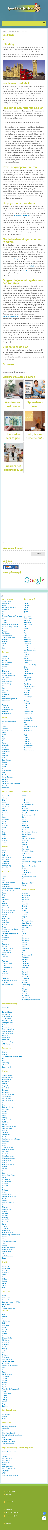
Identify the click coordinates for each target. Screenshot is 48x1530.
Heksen (4, 903)
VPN (3, 1243)
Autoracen (5, 1319)
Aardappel (5, 796)
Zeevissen (5, 1406)
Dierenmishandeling (8, 1103)
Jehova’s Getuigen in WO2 (11, 1302)
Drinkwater (5, 1109)
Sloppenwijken (6, 1439)
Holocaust (5, 1300)
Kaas (4, 817)
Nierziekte (25, 853)
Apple (4, 876)
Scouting (5, 1378)
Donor (24, 817)
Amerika (25, 893)
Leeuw (26, 646)
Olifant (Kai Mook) (30, 665)
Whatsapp (5, 1254)
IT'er (3, 679)
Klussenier (5, 686)
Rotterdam (25, 976)
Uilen (25, 705)
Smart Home (6, 1222)
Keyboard (5, 1281)
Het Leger (5, 690)
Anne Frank (6, 1010)
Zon (3, 648)
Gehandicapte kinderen (29, 832)
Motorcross (5, 1357)
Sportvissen (6, 1387)
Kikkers (26, 631)
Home (4, 31)
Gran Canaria (26, 923)
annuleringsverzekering (10, 316)
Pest (23, 859)
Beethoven (5, 1266)
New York (25, 953)
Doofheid (25, 819)
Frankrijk (25, 919)
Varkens (26, 733)
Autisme (25, 808)
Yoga (3, 1404)
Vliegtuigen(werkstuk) (9, 1241)
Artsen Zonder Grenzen (9, 1452)
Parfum (4, 1198)
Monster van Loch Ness (10, 929)
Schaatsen (5, 1376)
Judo (3, 1351)
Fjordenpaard (6, 770)
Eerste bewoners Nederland (11, 889)
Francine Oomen (7, 1016)
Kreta (24, 936)
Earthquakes (6, 1414)
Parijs (24, 970)
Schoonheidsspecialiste (10, 699)
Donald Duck (6, 1014)
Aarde (4, 605)
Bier (3, 800)
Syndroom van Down (29, 876)
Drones (4, 1113)
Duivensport (6, 1336)
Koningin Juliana (7, 1020)
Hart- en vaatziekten (28, 838)
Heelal (4, 618)
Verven (4, 1245)
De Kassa (5, 1152)
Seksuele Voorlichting (29, 866)
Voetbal (4, 1402)
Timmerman (6, 707)
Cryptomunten (6, 1096)
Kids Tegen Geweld (8, 1433)
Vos (25, 722)
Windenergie (6, 1063)
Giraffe (4, 775)
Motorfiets (5, 931)
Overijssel (25, 965)
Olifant (26, 663)
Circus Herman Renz (9, 1094)
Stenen (4, 1224)
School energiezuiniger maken (12, 1056)
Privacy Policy (10, 1491)
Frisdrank (5, 813)
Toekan (26, 701)
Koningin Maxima (7, 1023)
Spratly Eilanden (7, 635)
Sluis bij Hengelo (7, 948)
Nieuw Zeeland (27, 955)
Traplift (4, 1226)
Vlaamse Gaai (28, 712)
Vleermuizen (28, 714)
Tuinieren (5, 1228)
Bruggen (5, 1090)
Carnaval (5, 851)
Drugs (4, 1115)
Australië (31, 266)
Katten (26, 629)
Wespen (26, 729)
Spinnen (26, 694)
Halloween (5, 853)
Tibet (23, 987)
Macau (24, 942)
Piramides (5, 937)
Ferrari (4, 893)
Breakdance (6, 1268)
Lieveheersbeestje (30, 648)
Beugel (24, 813)
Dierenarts (5, 669)
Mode (4, 927)
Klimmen (5, 1353)
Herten (26, 607)
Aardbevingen (6, 601)
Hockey (4, 1348)
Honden (26, 609)
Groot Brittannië (27, 925)
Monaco (24, 946)
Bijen (3, 739)
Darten (4, 1331)
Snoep (4, 830)
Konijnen (26, 637)
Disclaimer (9, 1494)
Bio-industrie (6, 1088)
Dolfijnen (5, 756)
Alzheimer (25, 802)
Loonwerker (6, 694)
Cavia (4, 741)
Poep (4, 942)
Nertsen (26, 658)
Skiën (4, 1385)
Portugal (25, 972)
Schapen (27, 690)
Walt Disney (6, 1044)
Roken (24, 864)
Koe (25, 633)
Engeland (25, 917)
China (24, 910)
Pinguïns (27, 682)
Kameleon (27, 620)
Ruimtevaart (6, 944)
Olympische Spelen (8, 1361)
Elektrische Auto (7, 1120)
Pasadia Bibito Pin (8, 1203)
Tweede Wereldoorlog (9, 1308)
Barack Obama (7, 1012)
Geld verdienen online (9, 1126)
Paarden (26, 669)
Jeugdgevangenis (8, 1147)
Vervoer (4, 1237)
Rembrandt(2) (6, 1037)
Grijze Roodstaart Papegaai (11, 783)
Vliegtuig (5, 1239)
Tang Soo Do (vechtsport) (10, 1389)
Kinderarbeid (6, 918)
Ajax (3, 1314)
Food (3, 1418)
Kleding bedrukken (8, 1164)
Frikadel (4, 811)
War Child (5, 1471)
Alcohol (4, 798)
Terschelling (26, 985)
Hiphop (4, 1279)
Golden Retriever (7, 777)
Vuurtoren (5, 978)
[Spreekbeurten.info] (24, 7)
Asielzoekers (6, 1454)
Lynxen (26, 654)
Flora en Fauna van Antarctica (12, 616)
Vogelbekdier (28, 718)
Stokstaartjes (28, 697)
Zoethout (5, 840)
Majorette (5, 1355)
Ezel (3, 768)
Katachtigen (28, 624)
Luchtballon (6, 1179)
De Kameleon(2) (7, 1101)
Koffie (4, 821)
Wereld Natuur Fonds (9, 1441)
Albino (24, 800)
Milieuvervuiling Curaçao (10, 627)
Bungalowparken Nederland (31, 999)
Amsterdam (26, 895)
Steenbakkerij (6, 952)
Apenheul (5, 728)
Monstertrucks (6, 1194)
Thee (3, 836)
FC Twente (5, 1340)
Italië (23, 929)
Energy (4, 1416)
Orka (25, 667)
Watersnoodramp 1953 (9, 980)
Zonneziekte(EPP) (28, 883)
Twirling (4, 1400)
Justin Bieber (6, 1018)
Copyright (9, 1509)
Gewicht (24, 836)
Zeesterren (27, 748)
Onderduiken (6, 1304)
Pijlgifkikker (27, 680)
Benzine (4, 1084)
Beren (4, 732)
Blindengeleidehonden (29, 815)
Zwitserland (26, 997)
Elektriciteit (5, 1054)
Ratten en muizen (29, 686)
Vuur (3, 976)
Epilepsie (25, 825)
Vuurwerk (5, 868)
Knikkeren (5, 923)
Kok (3, 688)
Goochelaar (6, 677)
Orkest (4, 1285)
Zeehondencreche (8, 1443)
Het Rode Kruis (7, 1458)
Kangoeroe (27, 622)
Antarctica (25, 897)
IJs (3, 815)
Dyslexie (25, 821)
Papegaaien (27, 677)
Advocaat (5, 656)
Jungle (4, 620)
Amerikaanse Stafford (9, 722)
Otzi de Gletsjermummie (10, 933)
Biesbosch (5, 610)
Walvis (26, 724)
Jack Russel (28, 618)
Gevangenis (6, 1132)
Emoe (4, 766)
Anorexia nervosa (27, 804)
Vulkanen (5, 641)
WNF (3, 1473)
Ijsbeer (26, 612)
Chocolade (5, 804)
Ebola (24, 823)
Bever (4, 734)
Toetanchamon (7, 967)
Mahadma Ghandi (8, 925)
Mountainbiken (7, 1359)
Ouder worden (26, 857)
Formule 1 (5, 1344)
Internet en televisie (8, 910)
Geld (3, 897)
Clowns (4, 667)
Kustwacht (5, 1462)
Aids (23, 798)
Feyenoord (5, 1342)
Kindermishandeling (8, 1158)
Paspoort (5, 935)
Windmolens (6, 1065)
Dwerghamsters (7, 760)
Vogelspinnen (28, 720)
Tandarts (5, 703)
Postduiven (27, 684)
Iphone (4, 1130)
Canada (24, 908)
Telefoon (5, 957)
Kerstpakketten (7, 1154)
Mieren (26, 656)
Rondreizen (5, 633)
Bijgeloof (5, 1086)
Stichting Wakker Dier (9, 1469)
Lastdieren (27, 643)
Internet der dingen (8, 912)
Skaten (4, 1382)
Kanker (24, 842)
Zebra (26, 737)
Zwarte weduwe (29, 750)
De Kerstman (6, 857)
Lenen (4, 1171)
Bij (3, 736)
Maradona (5, 1027)
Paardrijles (5, 1363)
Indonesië (25, 927)
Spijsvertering (26, 872)
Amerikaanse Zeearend (9, 724)
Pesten (4, 1205)
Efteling (4, 1118)
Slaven (4, 946)
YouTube (5, 982)
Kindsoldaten (6, 1160)
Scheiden (5, 1215)
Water (4, 838)
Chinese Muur (6, 612)
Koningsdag (6, 859)
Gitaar (4, 1275)
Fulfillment (5, 1122)
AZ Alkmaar (6, 1321)
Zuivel (4, 842)
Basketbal (5, 1325)
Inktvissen (27, 616)
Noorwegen (25, 957)
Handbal (4, 1346)
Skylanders (5, 1220)
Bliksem (4, 1052)
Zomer (4, 1258)
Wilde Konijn (28, 731)
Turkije (24, 991)
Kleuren (4, 1166)
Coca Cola (5, 806)
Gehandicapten (27, 834)
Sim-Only (5, 1218)
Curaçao (25, 912)
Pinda (4, 828)
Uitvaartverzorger (7, 709)
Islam (4, 1145)
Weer (4, 644)
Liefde (4, 1177)
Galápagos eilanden (28, 921)
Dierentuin (5, 749)
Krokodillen (27, 639)
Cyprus (24, 914)
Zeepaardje (27, 743)
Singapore (25, 978)
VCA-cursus (6, 1230)
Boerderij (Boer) (7, 662)
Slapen (24, 870)
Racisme (5, 1213)
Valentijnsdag (6, 866)
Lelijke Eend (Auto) (8, 1175)
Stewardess (6, 701)
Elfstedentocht (7, 1338)
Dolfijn (4, 753)
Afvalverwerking (7, 1077)
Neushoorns (28, 660)
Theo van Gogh (7, 963)
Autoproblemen (7, 1079)
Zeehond (26, 739)
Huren (4, 1143)
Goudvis (5, 779)
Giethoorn (5, 899)
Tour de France (7, 1393)
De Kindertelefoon (8, 1431)
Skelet (24, 868)
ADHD (24, 796)
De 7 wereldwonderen (9, 882)
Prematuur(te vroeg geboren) (31, 862)
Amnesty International (9, 1426)
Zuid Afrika (25, 995)
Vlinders (26, 716)
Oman (24, 961)
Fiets (3, 895)
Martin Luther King (8, 1029)
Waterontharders (7, 1249)
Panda (26, 675)
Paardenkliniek (28, 673)
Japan (24, 934)
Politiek (4, 1211)
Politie (4, 696)
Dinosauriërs (6, 751)
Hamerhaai (5, 788)
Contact (8, 1523)
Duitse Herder (6, 758)
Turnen (4, 1395)
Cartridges (5, 1092)
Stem (24, 874)
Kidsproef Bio (6, 1460)
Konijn (26, 635)
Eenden (4, 764)
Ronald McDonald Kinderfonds (12, 1435)
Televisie (5, 959)
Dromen (4, 1111)
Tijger (25, 699)
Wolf (25, 735)
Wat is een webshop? (9, 1247)
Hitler (4, 1296)
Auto (3, 878)
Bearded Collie (7, 730)
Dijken (4, 1105)
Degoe (4, 747)
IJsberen (26, 614)
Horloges (5, 906)
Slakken (26, 692)
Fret (3, 773)
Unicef (4, 1437)
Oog (23, 855)
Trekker (4, 972)
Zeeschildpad (28, 746)
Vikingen (5, 974)
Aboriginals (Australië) (9, 607)
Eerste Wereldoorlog (8, 891)
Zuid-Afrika (24, 270)
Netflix (4, 1188)
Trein (3, 969)
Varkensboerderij (7, 1232)
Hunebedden (6, 908)
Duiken (4, 1334)
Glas (3, 901)
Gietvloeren (6, 1135)
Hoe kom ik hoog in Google (11, 1139)
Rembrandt (5, 1035)
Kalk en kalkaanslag (8, 1149)
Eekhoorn (5, 762)
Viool (3, 1287)
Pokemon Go (6, 1209)
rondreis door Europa (12, 259)
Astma (24, 806)
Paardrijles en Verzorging (10, 1365)
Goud (4, 1137)
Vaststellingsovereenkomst (11, 1235)
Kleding (4, 920)
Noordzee (5, 631)
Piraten (4, 940)
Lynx (25, 652)
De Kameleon (6, 1098)
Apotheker (5, 658)
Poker (4, 1368)
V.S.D (24, 879)
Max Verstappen (7, 1031)
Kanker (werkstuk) (28, 847)
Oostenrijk (25, 963)
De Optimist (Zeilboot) (9, 1196)
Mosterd (4, 825)
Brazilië (24, 906)
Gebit (24, 830)
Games (4, 1124)
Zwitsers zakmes (7, 984)
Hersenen (25, 840)
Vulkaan (4, 639)
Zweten (24, 885)
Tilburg (24, 989)
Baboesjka (5, 1081)
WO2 (3, 1306)
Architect (5, 660)
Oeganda (25, 959)
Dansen (4, 1270)
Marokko (25, 944)
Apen (4, 726)
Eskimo (4, 614)
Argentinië (25, 900)
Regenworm (27, 688)
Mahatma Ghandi (7, 1025)
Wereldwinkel (6, 1252)
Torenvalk (27, 703)
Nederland (25, 948)
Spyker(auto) (6, 950)
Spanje (24, 980)
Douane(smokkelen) (8, 675)
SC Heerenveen (7, 1374)
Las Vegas (25, 938)
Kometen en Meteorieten (10, 624)
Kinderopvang (6, 684)
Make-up (5, 1183)
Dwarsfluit (5, 1272)
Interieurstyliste (7, 682)
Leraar (4, 692)
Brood (4, 802)
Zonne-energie (6, 1067)
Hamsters (27, 605)
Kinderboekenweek (8, 1156)
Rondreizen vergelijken (21, 215)
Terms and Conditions (13, 1512)
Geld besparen (7, 1128)
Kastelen (5, 914)
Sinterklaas (5, 861)
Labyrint (4, 1169)
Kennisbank (9, 1502)
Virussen (25, 881)
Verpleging (5, 711)
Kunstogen (25, 849)
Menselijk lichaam (28, 851)
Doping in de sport (8, 1107)
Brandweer (5, 664)
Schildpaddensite (7, 1467)
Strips (4, 954)
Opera (4, 1283)
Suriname (25, 982)
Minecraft (5, 1186)
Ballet (4, 1323)
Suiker (4, 834)
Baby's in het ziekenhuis (30, 811)
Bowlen (4, 1327)
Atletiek (4, 1317)
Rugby (4, 1372)
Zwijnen (26, 709)
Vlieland (24, 993)
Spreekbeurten (14, 31)
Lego (3, 1173)
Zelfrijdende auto (7, 1256)
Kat (25, 626)
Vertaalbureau (6, 713)
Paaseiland (25, 968)
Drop (3, 808)
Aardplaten (5, 603)
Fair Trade (5, 1429)
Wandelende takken (30, 726)
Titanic (4, 965)
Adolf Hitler (5, 1008)
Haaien (4, 785)
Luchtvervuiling (7, 1181)
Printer (4, 1201)
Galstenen (25, 828)
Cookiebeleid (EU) (11, 1516)
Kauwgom (5, 819)
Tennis (4, 1391)
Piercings (5, 1207)
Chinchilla (5, 745)
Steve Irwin (5, 1040)
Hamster (26, 603)
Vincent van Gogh (8, 1042)
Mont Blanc (6, 629)
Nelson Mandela (7, 1033)
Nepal (24, 951)
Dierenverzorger (7, 673)
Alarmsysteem (7, 1075)
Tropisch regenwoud (8, 637)
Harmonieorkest (7, 1277)
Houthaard (5, 1141)
